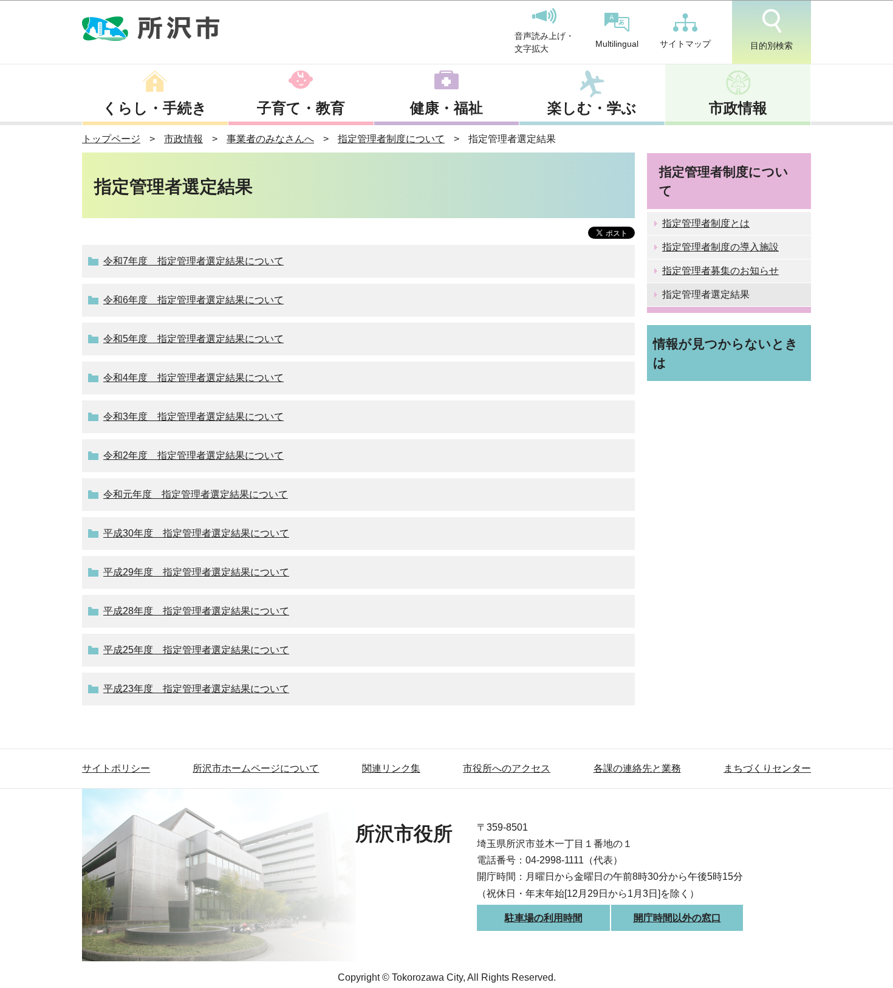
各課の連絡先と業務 (637, 768)
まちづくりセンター (767, 768)
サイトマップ (685, 44)
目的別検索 (771, 45)
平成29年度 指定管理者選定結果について (196, 572)
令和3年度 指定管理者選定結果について (193, 416)
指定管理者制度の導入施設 (720, 247)
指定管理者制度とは (706, 223)
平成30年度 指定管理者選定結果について (196, 533)
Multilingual (616, 44)
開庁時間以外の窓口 (677, 918)
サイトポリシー (116, 768)
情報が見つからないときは (725, 353)
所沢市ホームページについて (256, 768)
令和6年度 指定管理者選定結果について (193, 300)
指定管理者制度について (391, 139)
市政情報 (738, 108)
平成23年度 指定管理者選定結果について (196, 689)
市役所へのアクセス (506, 768)
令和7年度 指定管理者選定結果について (193, 261)
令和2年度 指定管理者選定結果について (193, 455)
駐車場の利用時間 (544, 918)
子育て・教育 (301, 108)
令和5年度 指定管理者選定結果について (193, 339)
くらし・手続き (155, 108)
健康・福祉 (446, 108)
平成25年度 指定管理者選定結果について (196, 650)
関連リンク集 (391, 768)
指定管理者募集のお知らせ (720, 271)
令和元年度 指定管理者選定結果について (195, 494)
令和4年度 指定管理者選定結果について (193, 377)
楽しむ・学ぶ (592, 108)
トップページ (111, 139)
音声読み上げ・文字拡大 (544, 42)
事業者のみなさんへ (270, 139)
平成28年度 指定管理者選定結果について (196, 611)
